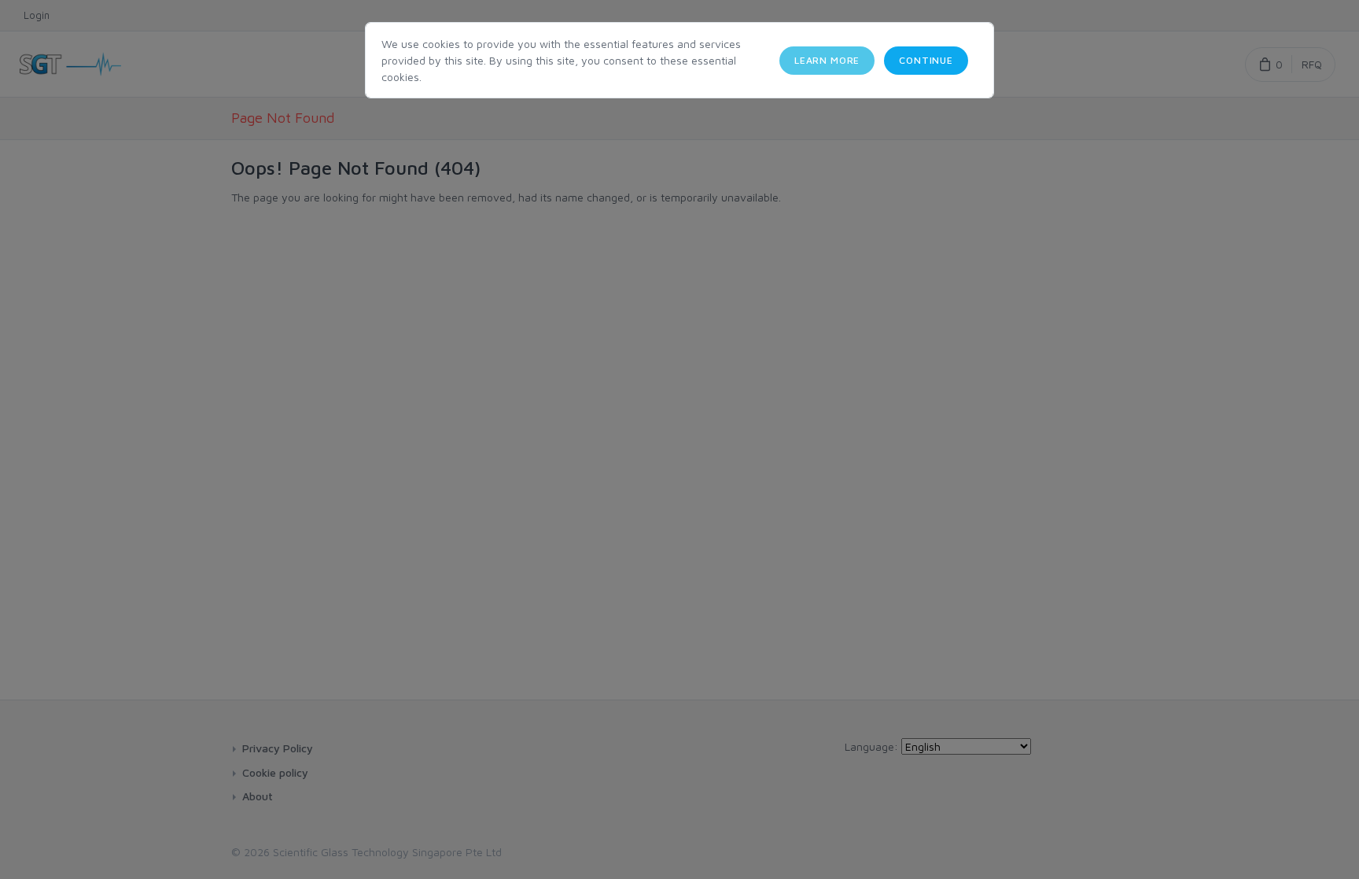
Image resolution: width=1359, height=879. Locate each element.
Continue (926, 60)
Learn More (827, 60)
